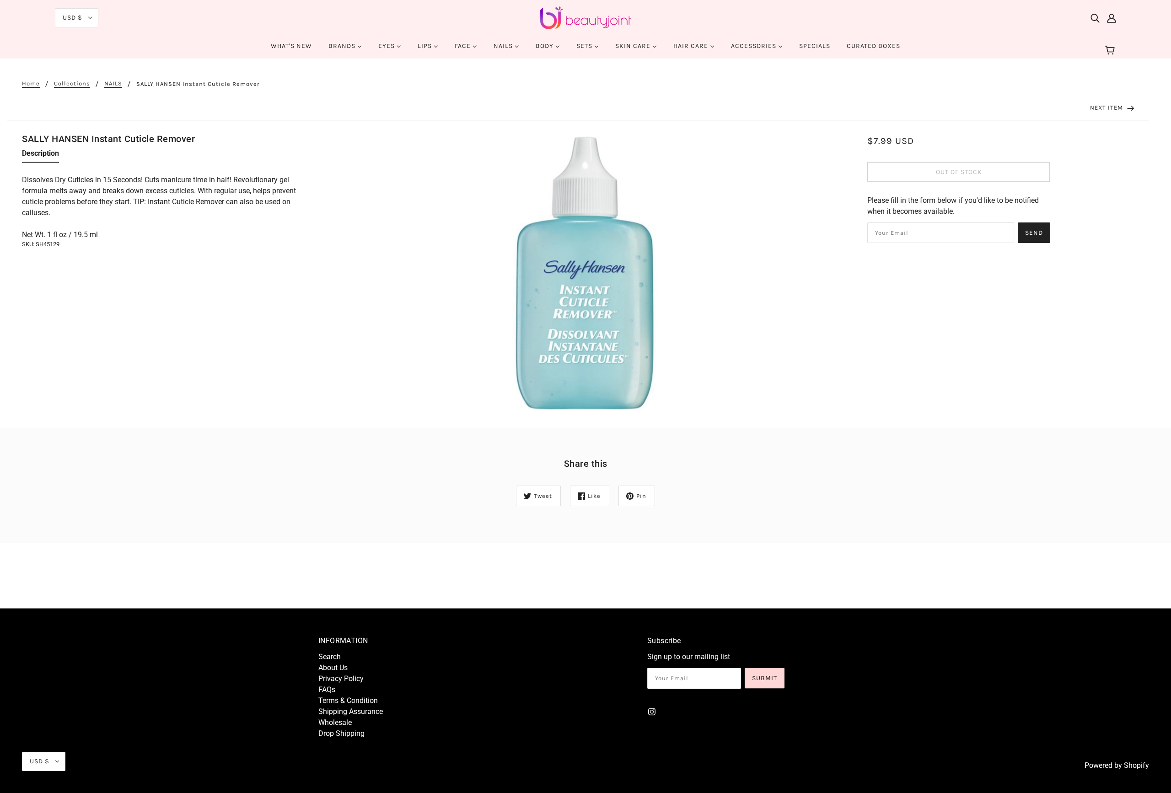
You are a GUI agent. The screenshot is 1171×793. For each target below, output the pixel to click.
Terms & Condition (348, 700)
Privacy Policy (341, 678)
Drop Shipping (341, 733)
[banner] (585, 17)
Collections (72, 83)
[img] (1095, 18)
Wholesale (335, 722)
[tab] (40, 155)
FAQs (326, 689)
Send (1034, 233)
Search (329, 656)
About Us (333, 667)
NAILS (113, 83)
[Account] (1111, 18)
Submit (764, 678)
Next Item (1107, 107)
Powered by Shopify (1117, 765)
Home (31, 83)
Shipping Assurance (350, 711)
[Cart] (1111, 51)
